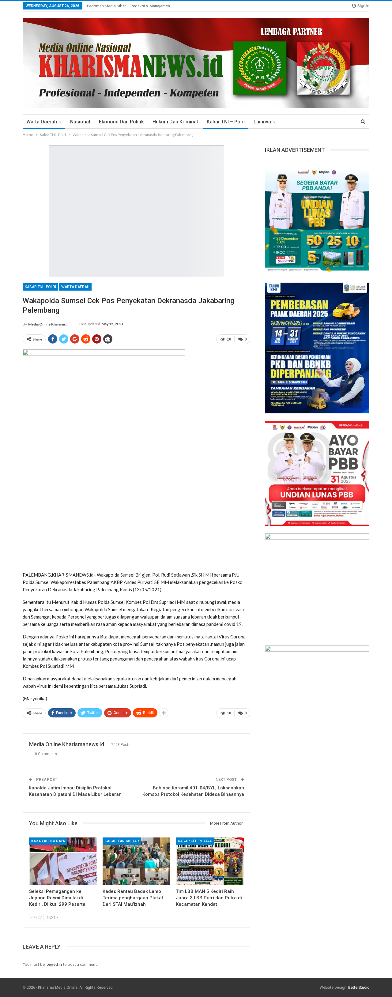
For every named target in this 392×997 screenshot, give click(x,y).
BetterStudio (358, 987)
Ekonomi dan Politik (121, 122)
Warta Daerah (41, 122)
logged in (54, 964)
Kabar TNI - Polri (40, 287)
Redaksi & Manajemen (150, 6)
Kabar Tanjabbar (122, 841)
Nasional (80, 122)
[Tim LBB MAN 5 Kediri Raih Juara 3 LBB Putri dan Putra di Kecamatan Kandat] (210, 861)
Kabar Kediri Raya (48, 841)
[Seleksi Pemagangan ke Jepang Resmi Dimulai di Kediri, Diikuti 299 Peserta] (63, 861)
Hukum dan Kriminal (175, 122)
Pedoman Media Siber (106, 6)
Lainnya (262, 122)
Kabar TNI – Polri (226, 122)
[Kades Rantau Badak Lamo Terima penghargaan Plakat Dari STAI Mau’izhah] (137, 861)
